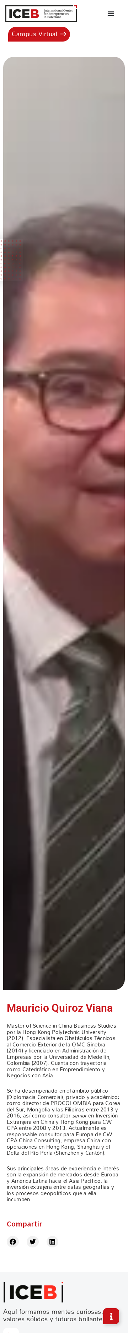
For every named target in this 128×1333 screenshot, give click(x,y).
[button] (13, 1241)
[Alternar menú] (110, 13)
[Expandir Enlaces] (111, 1316)
